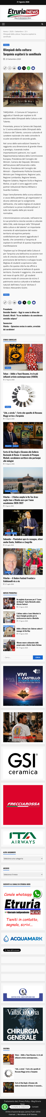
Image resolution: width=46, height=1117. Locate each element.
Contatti (35, 1107)
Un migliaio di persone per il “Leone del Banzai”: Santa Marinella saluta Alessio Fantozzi (9, 603)
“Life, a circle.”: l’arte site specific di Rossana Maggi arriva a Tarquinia (22, 414)
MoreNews (22, 1114)
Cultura (6, 45)
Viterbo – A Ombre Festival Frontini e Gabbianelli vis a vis (19, 579)
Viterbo (14, 491)
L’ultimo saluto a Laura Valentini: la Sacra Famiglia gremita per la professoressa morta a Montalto (9, 617)
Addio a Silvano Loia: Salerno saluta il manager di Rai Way (9, 631)
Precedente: (22, 314)
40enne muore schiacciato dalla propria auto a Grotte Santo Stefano (9, 645)
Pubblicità (26, 1107)
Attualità (8, 446)
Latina (14, 533)
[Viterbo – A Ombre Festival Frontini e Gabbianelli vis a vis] (23, 561)
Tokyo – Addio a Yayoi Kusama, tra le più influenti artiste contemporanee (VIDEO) (20, 375)
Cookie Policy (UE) (14, 1107)
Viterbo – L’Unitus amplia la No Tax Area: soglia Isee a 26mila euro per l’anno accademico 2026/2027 (20, 500)
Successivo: (21, 326)
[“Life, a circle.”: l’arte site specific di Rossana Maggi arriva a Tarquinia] (23, 396)
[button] (3, 24)
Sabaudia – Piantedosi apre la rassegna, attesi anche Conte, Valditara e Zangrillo (23, 540)
